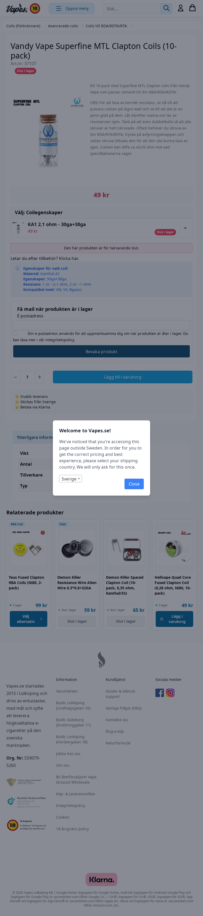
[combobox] (70, 478)
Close (134, 484)
